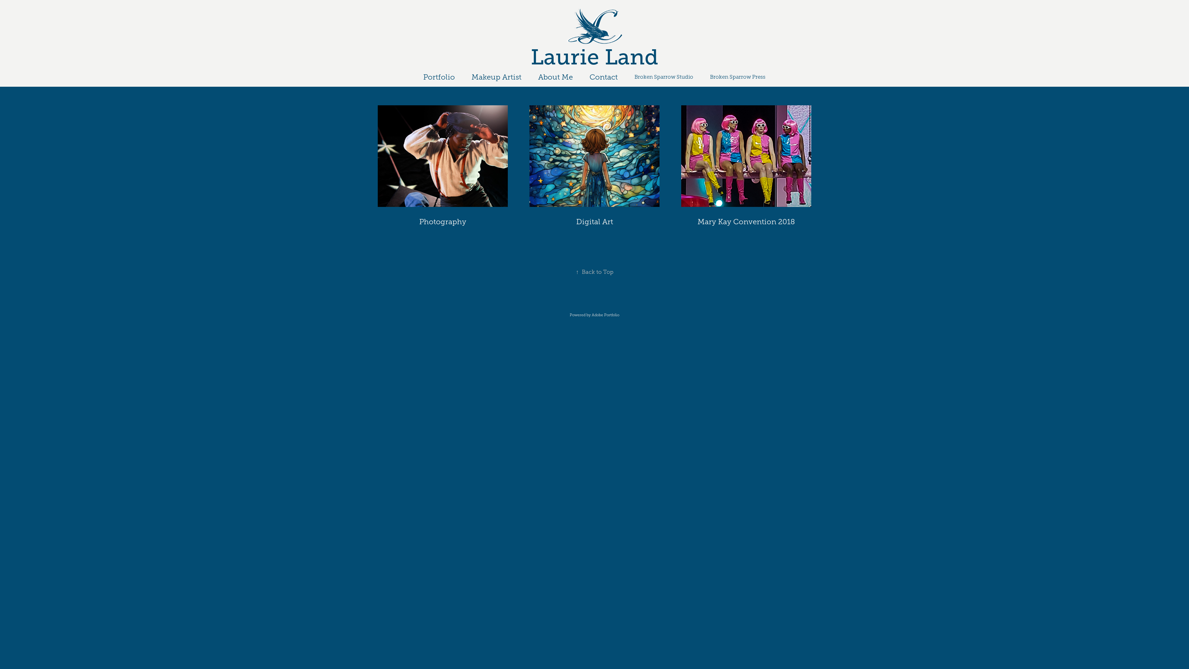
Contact (604, 77)
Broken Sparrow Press (737, 77)
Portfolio (439, 77)
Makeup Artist (496, 77)
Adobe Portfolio (605, 315)
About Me (555, 77)
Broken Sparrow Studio (663, 77)
